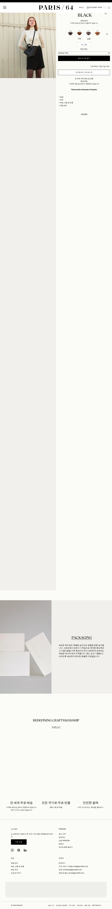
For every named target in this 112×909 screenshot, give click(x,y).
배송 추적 (14, 870)
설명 (61, 97)
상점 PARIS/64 (64, 840)
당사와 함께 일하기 (66, 847)
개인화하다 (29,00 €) (84, 72)
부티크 (81, 7)
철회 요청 (87, 905)
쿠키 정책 (72, 905)
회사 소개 (62, 834)
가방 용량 (84, 114)
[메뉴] (5, 7)
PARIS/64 (19, 905)
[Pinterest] (18, 850)
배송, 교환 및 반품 (66, 103)
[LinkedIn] (25, 850)
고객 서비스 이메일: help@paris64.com (73, 866)
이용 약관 (80, 905)
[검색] (104, 7)
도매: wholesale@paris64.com (70, 870)
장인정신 (62, 837)
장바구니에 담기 (84, 58)
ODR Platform (96, 905)
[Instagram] (12, 850)
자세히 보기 (56, 727)
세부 (61, 100)
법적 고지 (51, 905)
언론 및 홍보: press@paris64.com (71, 873)
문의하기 (62, 863)
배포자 (61, 844)
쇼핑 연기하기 (16, 873)
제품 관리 (63, 105)
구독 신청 (18, 842)
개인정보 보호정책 (61, 905)
